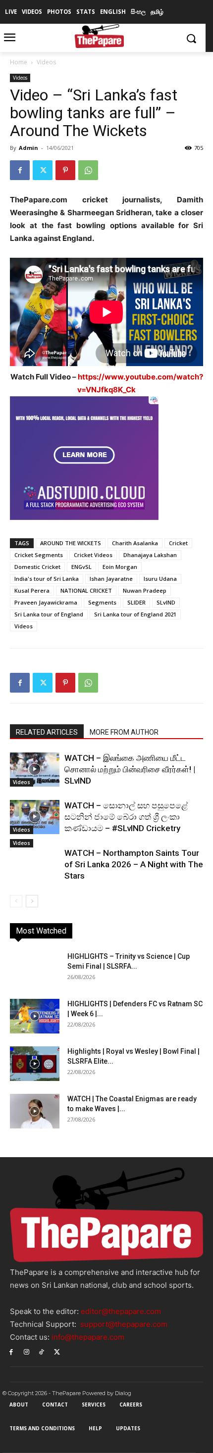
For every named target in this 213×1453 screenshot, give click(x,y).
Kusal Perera (32, 590)
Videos (46, 62)
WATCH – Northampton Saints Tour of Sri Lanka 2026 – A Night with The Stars (133, 864)
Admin (28, 147)
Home (18, 62)
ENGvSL (81, 566)
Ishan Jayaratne (111, 578)
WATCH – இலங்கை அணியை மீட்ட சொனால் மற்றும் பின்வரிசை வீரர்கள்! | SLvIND (129, 769)
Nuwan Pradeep (144, 590)
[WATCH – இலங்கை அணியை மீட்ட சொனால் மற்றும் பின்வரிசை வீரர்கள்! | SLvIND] (34, 769)
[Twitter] (43, 170)
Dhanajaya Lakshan (150, 555)
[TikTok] (42, 1351)
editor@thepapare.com (121, 1311)
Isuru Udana (160, 578)
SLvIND (166, 602)
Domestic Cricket (37, 566)
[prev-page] (16, 901)
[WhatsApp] (88, 170)
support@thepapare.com (123, 1324)
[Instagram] (26, 1351)
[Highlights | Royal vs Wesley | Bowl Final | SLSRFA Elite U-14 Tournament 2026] (34, 1063)
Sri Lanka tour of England (48, 614)
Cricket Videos (93, 555)
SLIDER (136, 602)
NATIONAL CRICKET (86, 590)
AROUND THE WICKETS (70, 543)
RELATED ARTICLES (47, 732)
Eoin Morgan (120, 566)
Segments (102, 602)
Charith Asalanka (135, 543)
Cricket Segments (38, 555)
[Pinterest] (65, 170)
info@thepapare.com (88, 1337)
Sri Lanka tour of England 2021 (135, 614)
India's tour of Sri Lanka (46, 578)
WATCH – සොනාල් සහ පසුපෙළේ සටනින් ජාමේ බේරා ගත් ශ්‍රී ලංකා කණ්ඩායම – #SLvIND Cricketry (126, 816)
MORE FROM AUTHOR (124, 732)
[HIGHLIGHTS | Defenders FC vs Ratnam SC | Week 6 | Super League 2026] (34, 1016)
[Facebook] (20, 170)
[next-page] (32, 901)
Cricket (178, 543)
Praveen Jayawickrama (45, 602)
